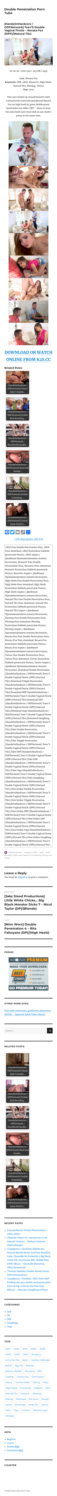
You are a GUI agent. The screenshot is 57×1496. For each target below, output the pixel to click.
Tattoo (7, 858)
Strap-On (33, 1404)
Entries (13, 1446)
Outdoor (24, 1393)
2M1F (48, 852)
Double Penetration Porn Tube (17, 1491)
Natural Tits (28, 855)
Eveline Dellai (22, 1382)
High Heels (18, 855)
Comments (15, 1450)
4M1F (8, 1354)
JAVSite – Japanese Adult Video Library (24, 1014)
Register (11, 1439)
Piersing (37, 855)
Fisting (36, 1382)
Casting (9, 1377)
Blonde (30, 1365)
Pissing (9, 1399)
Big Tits (19, 1365)
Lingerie (38, 1388)
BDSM (8, 1365)
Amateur (36, 1354)
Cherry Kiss (22, 1377)
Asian (25, 1360)
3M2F (34, 1349)
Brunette (8, 855)
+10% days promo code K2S (28, 539)
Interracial (25, 1388)
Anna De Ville (12, 1360)
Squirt (8, 1404)
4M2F (17, 1354)
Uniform (25, 1410)
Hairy (45, 1382)
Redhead (21, 1399)
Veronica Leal (40, 1410)
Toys (16, 1410)
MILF (48, 1388)
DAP (9, 1311)
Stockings (20, 1404)
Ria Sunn (33, 1399)
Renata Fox (47, 855)
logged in (23, 877)
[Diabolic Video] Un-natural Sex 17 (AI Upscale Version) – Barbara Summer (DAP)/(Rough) (27, 1241)
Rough (45, 1399)
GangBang (12, 1322)
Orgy (9, 1326)
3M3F (42, 1349)
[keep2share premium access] (28, 974)
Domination (38, 1377)
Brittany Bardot (13, 1371)
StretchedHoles (15, 852)
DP (8, 1315)
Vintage (9, 1416)
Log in (10, 1443)
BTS (40, 1371)
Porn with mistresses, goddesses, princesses (27, 1010)
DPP (41, 852)
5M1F (25, 1354)
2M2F (16, 1349)
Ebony (8, 1382)
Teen (8, 1410)
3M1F (25, 1349)
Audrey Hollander (40, 1360)
